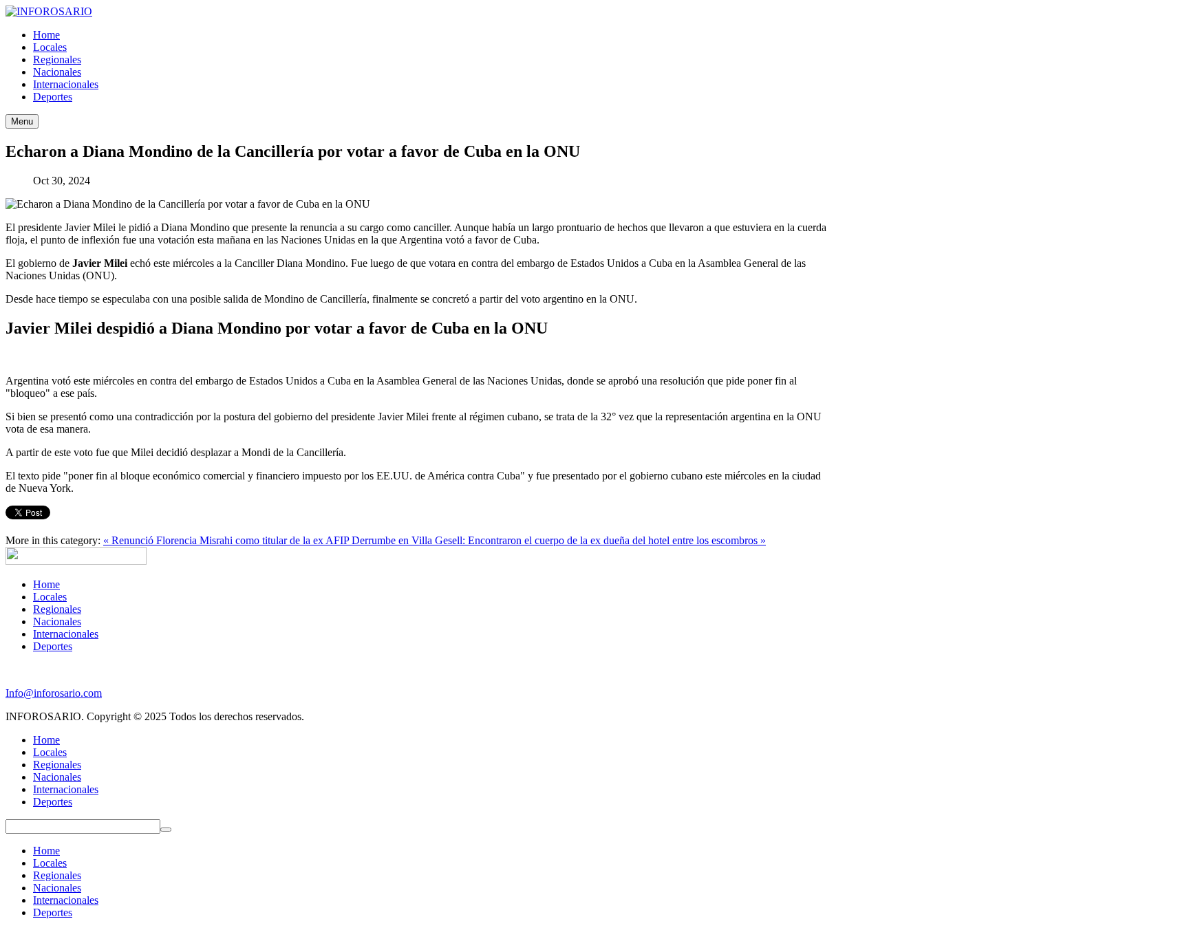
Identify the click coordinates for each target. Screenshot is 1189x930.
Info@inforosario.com (54, 693)
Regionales (57, 609)
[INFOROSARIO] (49, 11)
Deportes (52, 646)
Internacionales (65, 634)
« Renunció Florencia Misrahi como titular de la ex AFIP (227, 540)
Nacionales (57, 621)
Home (46, 584)
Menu (22, 121)
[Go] (165, 830)
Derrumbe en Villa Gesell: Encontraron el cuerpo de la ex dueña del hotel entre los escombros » (559, 540)
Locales (50, 597)
